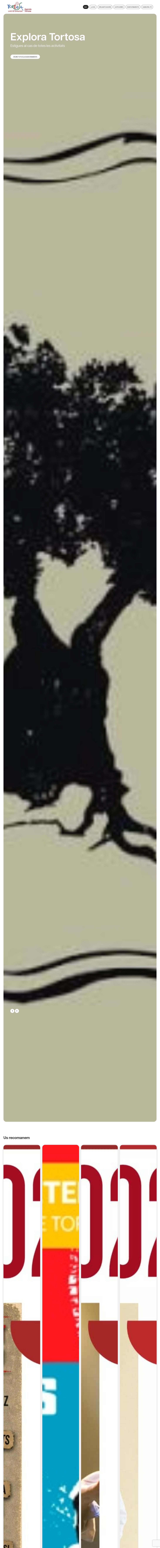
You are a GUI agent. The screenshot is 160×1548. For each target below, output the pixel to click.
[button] (17, 1011)
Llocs (93, 7)
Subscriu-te (147, 7)
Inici (85, 7)
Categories (119, 7)
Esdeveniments (133, 7)
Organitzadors (105, 7)
